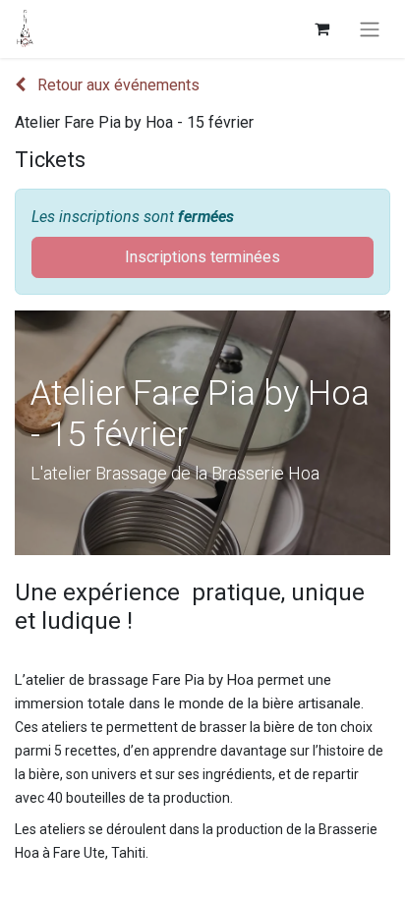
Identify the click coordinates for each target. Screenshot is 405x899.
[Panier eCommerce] (321, 28)
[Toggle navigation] (369, 29)
